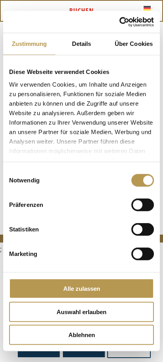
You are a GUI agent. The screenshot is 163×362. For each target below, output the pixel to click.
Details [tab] (81, 43)
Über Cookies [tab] (134, 43)
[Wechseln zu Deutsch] (147, 7)
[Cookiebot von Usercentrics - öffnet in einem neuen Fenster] (119, 22)
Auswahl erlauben (81, 311)
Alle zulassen (81, 288)
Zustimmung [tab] (29, 43)
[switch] (142, 205)
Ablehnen (81, 335)
